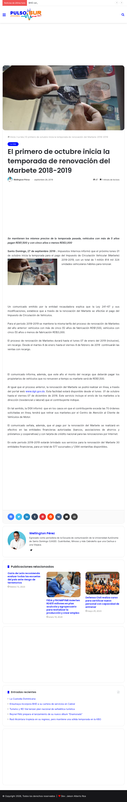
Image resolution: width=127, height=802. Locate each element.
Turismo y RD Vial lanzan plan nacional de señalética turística (42, 709)
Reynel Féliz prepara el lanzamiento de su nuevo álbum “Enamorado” (46, 714)
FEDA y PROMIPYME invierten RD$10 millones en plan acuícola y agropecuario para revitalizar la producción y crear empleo (63, 607)
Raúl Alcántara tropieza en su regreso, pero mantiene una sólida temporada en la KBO (55, 719)
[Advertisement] (63, 34)
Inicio (13, 137)
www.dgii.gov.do (35, 391)
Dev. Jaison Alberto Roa (73, 796)
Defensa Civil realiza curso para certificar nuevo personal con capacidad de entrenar (102, 602)
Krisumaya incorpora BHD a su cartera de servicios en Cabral (42, 704)
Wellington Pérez (22, 179)
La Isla (20, 137)
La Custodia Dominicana (23, 698)
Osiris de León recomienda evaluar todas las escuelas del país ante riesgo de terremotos (24, 578)
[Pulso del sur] (26, 14)
